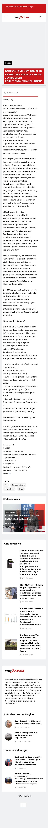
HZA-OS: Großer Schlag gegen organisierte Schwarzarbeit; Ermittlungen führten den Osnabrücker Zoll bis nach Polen (31, 591)
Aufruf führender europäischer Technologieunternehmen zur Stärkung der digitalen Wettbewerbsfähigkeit (29, 779)
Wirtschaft (10, 512)
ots (10, 473)
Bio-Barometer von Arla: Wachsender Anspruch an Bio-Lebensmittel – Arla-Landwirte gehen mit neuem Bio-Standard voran (30, 643)
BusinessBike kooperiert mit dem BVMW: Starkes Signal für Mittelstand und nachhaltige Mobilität (28, 761)
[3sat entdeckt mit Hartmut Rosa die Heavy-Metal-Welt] (8, 724)
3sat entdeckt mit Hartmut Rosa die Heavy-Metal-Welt (28, 722)
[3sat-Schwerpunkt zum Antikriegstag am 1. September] (8, 737)
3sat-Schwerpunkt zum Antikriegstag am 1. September (26, 735)
